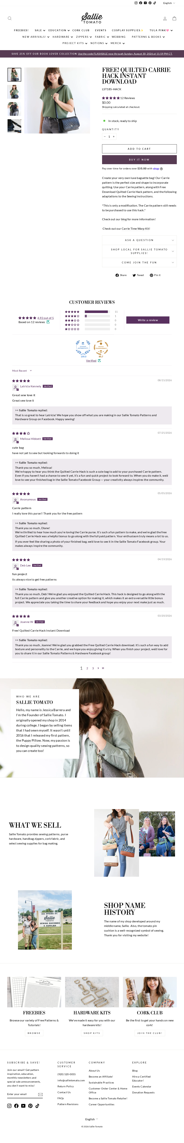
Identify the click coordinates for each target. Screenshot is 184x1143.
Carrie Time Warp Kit (135, 228)
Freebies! (21, 30)
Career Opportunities (101, 1104)
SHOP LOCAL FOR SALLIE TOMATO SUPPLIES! (139, 251)
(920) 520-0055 (67, 1074)
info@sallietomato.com (71, 1080)
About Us (94, 1070)
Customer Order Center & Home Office (108, 1090)
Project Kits (73, 43)
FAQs (61, 1098)
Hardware (61, 36)
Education (57, 30)
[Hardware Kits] (92, 992)
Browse (34, 1033)
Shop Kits (92, 1033)
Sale (38, 30)
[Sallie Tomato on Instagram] (9, 1106)
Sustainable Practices (101, 1082)
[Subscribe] (40, 1094)
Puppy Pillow (31, 740)
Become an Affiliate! (101, 1076)
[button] (111, 98)
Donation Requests (143, 1092)
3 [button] (93, 668)
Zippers (82, 36)
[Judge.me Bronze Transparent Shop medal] (101, 347)
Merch (116, 43)
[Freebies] (34, 992)
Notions (97, 43)
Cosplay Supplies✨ (128, 30)
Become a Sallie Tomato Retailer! (108, 1098)
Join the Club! (149, 1033)
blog (124, 219)
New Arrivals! (34, 36)
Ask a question (139, 240)
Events (101, 30)
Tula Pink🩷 (159, 30)
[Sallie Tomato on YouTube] (23, 1106)
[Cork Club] (150, 992)
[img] (21, 380)
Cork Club (81, 30)
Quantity (110, 129)
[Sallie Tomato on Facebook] (16, 1106)
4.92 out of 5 (45, 317)
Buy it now (139, 159)
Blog (135, 1070)
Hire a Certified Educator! (141, 1078)
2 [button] (87, 668)
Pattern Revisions (68, 1104)
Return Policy (66, 1086)
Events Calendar (141, 1086)
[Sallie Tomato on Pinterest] (30, 1106)
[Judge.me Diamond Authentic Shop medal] (83, 347)
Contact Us (64, 1092)
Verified (91, 360)
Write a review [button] (148, 320)
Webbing (119, 36)
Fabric (100, 36)
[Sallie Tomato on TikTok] (37, 1106)
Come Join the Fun (139, 262)
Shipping (107, 107)
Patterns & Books (147, 36)
